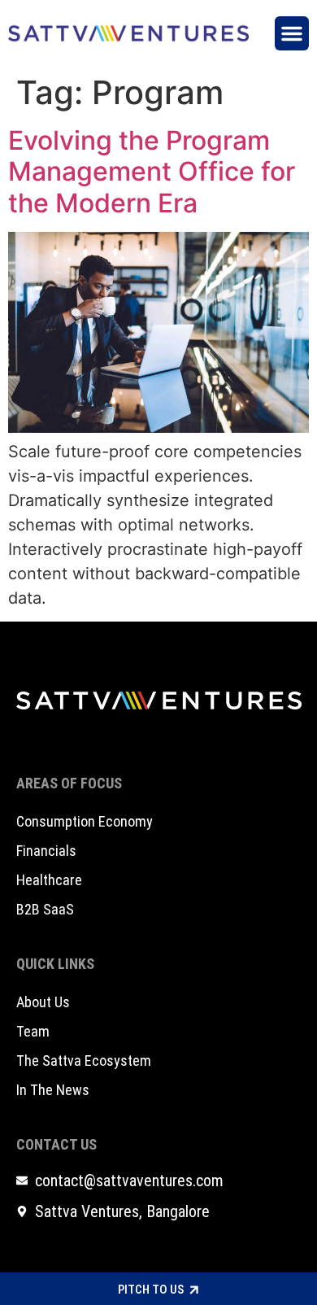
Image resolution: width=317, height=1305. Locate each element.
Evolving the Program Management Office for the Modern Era (151, 171)
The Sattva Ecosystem (83, 1060)
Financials (46, 850)
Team (33, 1031)
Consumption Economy (84, 821)
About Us (43, 1001)
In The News (52, 1089)
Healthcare (49, 879)
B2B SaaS (45, 909)
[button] (292, 33)
